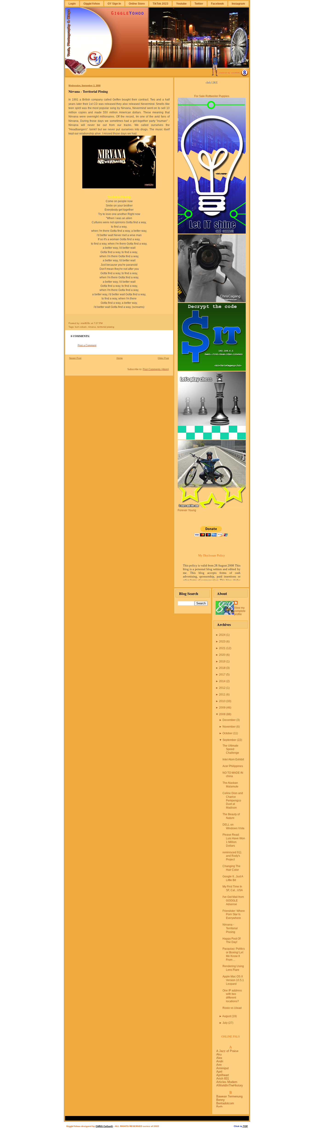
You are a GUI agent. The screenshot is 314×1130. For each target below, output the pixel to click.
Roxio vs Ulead (232, 1008)
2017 (222, 674)
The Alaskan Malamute (230, 784)
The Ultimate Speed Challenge (231, 749)
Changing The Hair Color (231, 868)
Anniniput (222, 1068)
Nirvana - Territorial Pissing (88, 91)
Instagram (238, 3)
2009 (222, 707)
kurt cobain (81, 327)
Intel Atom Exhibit (233, 759)
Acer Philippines (233, 766)
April (219, 1071)
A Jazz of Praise (227, 1051)
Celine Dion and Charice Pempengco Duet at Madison (233, 800)
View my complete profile (239, 611)
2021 (222, 648)
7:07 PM (98, 323)
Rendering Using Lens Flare (233, 968)
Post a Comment (87, 345)
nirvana (92, 327)
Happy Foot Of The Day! (231, 940)
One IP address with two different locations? (232, 996)
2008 (222, 714)
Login (72, 3)
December (229, 720)
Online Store (137, 3)
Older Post (163, 358)
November (229, 726)
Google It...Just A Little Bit (233, 878)
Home (120, 358)
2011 (222, 694)
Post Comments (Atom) (156, 369)
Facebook (217, 3)
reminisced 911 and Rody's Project (232, 856)
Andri (219, 1061)
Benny (220, 1100)
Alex (219, 1058)
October (227, 733)
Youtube (181, 3)
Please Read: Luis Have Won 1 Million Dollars (234, 840)
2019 (222, 661)
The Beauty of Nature (231, 816)
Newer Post (75, 358)
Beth (219, 1106)
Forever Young (187, 510)
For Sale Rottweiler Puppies (211, 96)
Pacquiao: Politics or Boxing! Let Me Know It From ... (234, 954)
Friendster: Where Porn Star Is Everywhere (234, 914)
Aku (219, 1054)
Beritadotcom (225, 1103)
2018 (222, 668)
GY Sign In (114, 3)
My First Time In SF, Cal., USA (233, 888)
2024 (222, 634)
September (229, 740)
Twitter (198, 3)
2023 (222, 641)
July (225, 1022)
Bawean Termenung (229, 1096)
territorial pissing (105, 327)
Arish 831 (222, 1078)
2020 (222, 654)
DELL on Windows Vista (233, 826)
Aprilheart (222, 1075)
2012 (222, 687)
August (226, 1016)
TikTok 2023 (160, 3)
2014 (222, 681)
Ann (219, 1064)
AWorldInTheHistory (229, 1085)
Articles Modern (226, 1082)
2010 (222, 701)
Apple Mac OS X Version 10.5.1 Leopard (233, 980)
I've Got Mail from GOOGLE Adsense (233, 900)
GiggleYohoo (91, 3)
